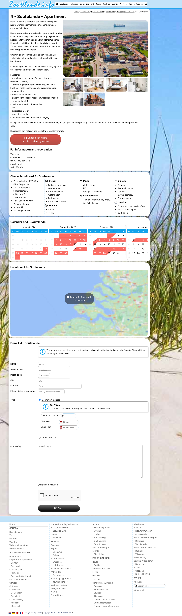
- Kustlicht (14, 602)
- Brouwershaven (100, 589)
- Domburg (139, 541)
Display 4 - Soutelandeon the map (81, 299)
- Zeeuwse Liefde (59, 531)
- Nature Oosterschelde (103, 599)
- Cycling (96, 531)
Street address (17, 369)
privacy (39, 613)
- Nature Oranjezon (143, 531)
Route (95, 562)
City (12, 380)
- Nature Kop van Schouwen (105, 606)
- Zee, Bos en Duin (59, 527)
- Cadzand (139, 571)
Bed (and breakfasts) (19, 579)
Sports (95, 524)
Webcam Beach (16, 548)
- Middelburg (140, 557)
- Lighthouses (57, 565)
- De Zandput (15, 593)
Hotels (54, 534)
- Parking (96, 565)
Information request (50, 400)
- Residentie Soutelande (20, 576)
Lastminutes (57, 537)
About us (138, 582)
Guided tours (57, 595)
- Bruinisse (97, 593)
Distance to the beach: (128, 206)
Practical (123, 4)
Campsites (14, 583)
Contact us (139, 590)
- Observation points (61, 568)
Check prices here (35, 139)
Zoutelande (64, 4)
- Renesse (97, 586)
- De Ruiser (14, 589)
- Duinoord (14, 566)
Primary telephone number (23, 391)
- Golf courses (99, 541)
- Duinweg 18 (15, 569)
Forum (95, 572)
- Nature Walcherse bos (145, 547)
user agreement (29, 613)
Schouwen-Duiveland (102, 583)
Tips (11, 535)
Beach (98, 4)
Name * (14, 364)
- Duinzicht (14, 596)
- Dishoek (138, 551)
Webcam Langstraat (19, 545)
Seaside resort (16, 532)
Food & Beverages (101, 547)
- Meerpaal (14, 606)
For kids (13, 538)
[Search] (145, 4)
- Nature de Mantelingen (145, 537)
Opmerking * (16, 446)
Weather (139, 4)
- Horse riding (99, 537)
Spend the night (87, 4)
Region (132, 4)
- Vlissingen (139, 554)
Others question (48, 437)
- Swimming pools (101, 527)
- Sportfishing (99, 544)
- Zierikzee (97, 596)
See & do (106, 4)
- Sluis (137, 567)
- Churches (56, 562)
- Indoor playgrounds (61, 578)
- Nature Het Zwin (142, 574)
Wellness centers (59, 585)
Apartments (15, 556)
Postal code (16, 375)
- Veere (137, 527)
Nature (54, 592)
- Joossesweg (16, 599)
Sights (54, 548)
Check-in (46, 421)
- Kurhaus (14, 573)
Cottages (13, 586)
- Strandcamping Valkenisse (64, 524)
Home (12, 524)
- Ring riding (98, 554)
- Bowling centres (59, 582)
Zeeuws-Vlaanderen (143, 561)
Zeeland (96, 579)
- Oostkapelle (140, 534)
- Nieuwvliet (139, 564)
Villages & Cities (58, 588)
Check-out (46, 427)
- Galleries (56, 555)
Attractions (56, 572)
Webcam (74, 4)
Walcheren (139, 524)
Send (60, 508)
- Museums (56, 552)
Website (19, 167)
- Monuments (57, 558)
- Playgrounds (57, 575)
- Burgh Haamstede (101, 602)
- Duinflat (13, 563)
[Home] (57, 4)
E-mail (18, 164)
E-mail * (14, 385)
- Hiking (96, 534)
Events (115, 4)
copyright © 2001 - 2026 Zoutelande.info (58, 613)
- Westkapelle (140, 544)
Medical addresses (101, 568)
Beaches (55, 545)
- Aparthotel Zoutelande (20, 559)
